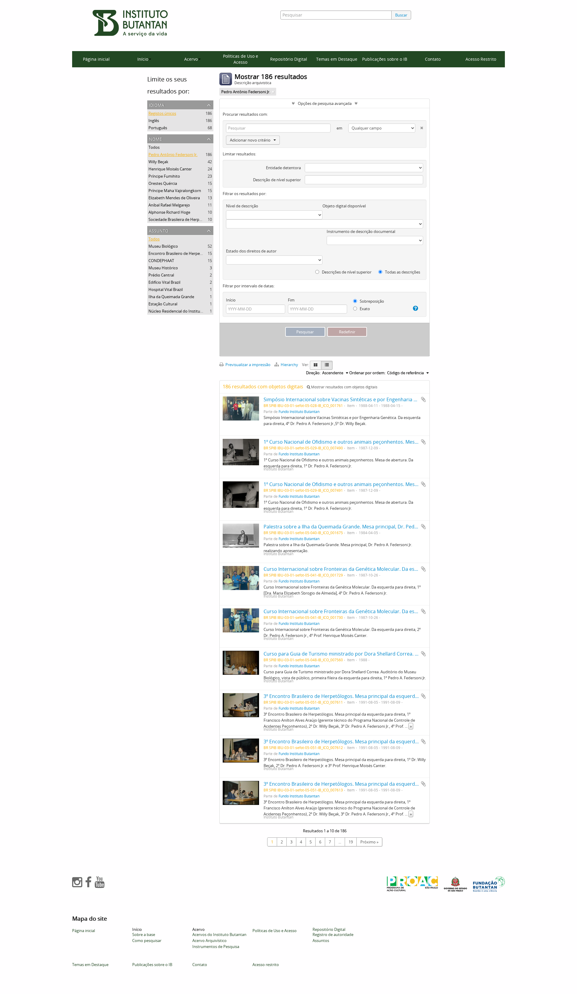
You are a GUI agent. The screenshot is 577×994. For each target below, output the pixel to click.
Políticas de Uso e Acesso (240, 59)
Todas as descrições (402, 272)
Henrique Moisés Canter (170, 169)
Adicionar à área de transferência (423, 399)
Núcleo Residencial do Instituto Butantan (185, 311)
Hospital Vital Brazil (165, 289)
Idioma (156, 104)
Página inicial (96, 59)
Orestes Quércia (162, 183)
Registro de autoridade (333, 934)
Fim (291, 300)
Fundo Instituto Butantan (299, 411)
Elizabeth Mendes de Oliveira (174, 197)
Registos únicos (162, 113)
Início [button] (142, 59)
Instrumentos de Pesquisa (215, 946)
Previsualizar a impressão (247, 364)
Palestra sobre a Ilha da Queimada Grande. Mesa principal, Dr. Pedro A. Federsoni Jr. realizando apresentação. (388, 526)
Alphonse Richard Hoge (169, 212)
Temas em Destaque (336, 59)
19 (351, 842)
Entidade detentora (283, 167)
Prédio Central (161, 275)
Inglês (153, 120)
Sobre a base (143, 934)
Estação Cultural (162, 304)
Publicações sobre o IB (384, 59)
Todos (154, 147)
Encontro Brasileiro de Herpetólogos (180, 253)
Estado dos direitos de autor (251, 251)
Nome (155, 138)
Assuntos (321, 940)
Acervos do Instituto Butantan (219, 934)
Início (231, 300)
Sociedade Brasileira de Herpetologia (181, 219)
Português (157, 127)
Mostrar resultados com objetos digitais (343, 387)
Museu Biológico (163, 246)
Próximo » (369, 842)
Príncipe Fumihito (164, 176)
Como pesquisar (146, 940)
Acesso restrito (265, 964)
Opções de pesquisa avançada (325, 103)
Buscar (401, 15)
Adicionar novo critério (250, 140)
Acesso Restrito (481, 59)
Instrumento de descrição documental (361, 231)
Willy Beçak (158, 161)
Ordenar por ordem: (367, 372)
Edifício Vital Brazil (164, 282)
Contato (433, 59)
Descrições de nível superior (346, 272)
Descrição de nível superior (277, 179)
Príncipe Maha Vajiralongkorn (174, 190)
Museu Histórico (163, 268)
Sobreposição (371, 301)
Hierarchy (289, 364)
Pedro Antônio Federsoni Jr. (172, 154)
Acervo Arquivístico (209, 940)
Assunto (159, 230)
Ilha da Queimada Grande (171, 296)
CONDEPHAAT (161, 260)
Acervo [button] (191, 59)
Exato (364, 308)
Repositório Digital (288, 59)
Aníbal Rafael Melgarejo (169, 205)
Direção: (313, 372)
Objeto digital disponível (344, 206)
